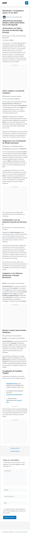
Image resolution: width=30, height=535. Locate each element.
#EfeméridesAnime (11, 383)
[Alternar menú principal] (26, 2)
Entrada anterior (15, 448)
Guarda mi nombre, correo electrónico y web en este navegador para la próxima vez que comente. (14, 510)
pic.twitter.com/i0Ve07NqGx (14, 394)
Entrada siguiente (15, 451)
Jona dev (25, 531)
